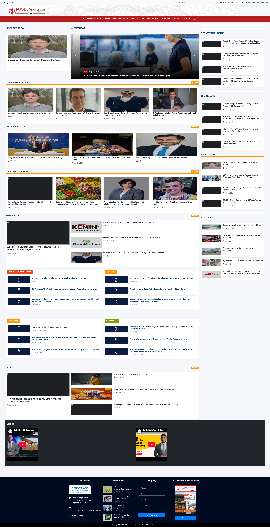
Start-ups (165, 19)
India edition (202, 2)
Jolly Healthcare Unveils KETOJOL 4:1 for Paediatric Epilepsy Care (239, 67)
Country (185, 19)
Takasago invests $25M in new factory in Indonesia (239, 249)
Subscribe (185, 518)
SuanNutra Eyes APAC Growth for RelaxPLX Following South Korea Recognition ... (125, 114)
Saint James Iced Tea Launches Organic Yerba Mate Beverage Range (122, 489)
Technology (119, 19)
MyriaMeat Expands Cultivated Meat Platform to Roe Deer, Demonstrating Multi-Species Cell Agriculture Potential (161, 350)
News (89, 72)
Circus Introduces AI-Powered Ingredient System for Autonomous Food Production (122, 499)
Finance (140, 19)
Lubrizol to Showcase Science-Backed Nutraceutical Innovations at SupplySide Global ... (33, 248)
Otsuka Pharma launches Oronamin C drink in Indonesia (241, 236)
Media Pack (181, 2)
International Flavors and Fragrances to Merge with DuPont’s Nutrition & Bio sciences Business (242, 272)
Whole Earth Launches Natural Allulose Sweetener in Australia (118, 75)
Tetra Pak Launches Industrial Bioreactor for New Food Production (242, 143)
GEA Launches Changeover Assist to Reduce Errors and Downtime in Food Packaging (240, 176)
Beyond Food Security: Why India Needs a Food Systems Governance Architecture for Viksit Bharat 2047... (76, 203)
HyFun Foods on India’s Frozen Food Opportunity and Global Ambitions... (174, 114)
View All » (195, 82)
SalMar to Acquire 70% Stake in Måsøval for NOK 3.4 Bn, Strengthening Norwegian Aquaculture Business (159, 300)
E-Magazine (222, 2)
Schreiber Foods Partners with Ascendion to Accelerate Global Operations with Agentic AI (241, 117)
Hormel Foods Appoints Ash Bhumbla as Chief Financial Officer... (162, 157)
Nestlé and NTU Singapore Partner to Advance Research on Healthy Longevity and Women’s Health (64, 338)
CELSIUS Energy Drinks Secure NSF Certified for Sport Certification (242, 201)
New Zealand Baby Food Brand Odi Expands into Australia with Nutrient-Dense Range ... (101, 158)
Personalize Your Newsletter (250, 2)
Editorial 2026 (191, 2)
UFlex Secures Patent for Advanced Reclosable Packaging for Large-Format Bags (163, 278)
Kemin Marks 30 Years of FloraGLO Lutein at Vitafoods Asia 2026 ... (130, 222)
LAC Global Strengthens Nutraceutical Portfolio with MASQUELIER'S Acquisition (65, 350)
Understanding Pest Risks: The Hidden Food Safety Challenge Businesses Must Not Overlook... (124, 203)
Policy (176, 19)
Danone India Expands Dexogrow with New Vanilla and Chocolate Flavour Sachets (240, 80)
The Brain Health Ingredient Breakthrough (50, 327)
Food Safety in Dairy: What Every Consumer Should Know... (173, 203)
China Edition (212, 2)
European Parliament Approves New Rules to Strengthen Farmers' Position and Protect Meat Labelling (65, 300)
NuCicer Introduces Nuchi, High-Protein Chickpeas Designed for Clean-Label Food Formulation (161, 327)
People (106, 19)
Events (130, 19)
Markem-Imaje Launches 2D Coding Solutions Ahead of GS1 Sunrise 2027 (241, 105)
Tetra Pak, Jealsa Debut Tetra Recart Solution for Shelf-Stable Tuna (157, 289)
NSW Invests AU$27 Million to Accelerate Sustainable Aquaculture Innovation (64, 289)
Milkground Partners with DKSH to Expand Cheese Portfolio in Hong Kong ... (38, 157)
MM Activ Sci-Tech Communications (134, 525)
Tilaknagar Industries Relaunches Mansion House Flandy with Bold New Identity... (146, 405)
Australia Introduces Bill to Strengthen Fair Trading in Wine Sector (60, 278)
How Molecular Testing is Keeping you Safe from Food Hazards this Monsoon (242, 188)
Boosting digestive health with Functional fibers (242, 225)
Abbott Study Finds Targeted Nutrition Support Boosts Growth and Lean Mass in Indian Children (242, 42)
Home (81, 19)
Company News (94, 19)
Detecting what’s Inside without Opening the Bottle (34, 59)
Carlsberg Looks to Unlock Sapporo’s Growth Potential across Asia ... (78, 114)
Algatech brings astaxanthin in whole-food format (243, 261)
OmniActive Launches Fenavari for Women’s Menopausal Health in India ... (133, 237)
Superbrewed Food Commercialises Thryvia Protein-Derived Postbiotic (240, 55)
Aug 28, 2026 (98, 71)
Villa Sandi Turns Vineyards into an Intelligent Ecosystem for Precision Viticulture (241, 130)
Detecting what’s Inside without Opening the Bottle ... (29, 113)
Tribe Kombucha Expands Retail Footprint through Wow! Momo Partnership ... (145, 389)
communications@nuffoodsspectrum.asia (85, 510)
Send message (152, 515)
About (174, 2)
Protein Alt (152, 19)
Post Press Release (233, 2)
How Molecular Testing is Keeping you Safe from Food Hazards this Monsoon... (29, 203)
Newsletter (264, 2)
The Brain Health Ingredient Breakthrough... (131, 374)
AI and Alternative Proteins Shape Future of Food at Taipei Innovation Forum (162, 339)
